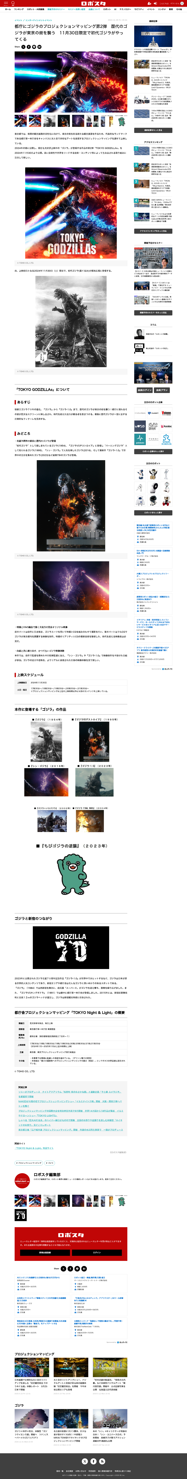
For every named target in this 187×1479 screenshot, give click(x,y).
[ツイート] (23, 47)
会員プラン (162, 390)
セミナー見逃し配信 (76, 9)
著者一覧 (59, 1471)
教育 (171, 9)
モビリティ (139, 9)
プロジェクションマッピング (29, 1163)
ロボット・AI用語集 (35, 9)
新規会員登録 (45, 1253)
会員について (94, 9)
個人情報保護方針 (105, 1471)
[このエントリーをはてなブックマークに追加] (39, 47)
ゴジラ (50, 1163)
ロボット (107, 9)
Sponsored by (111, 1342)
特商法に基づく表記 (123, 1471)
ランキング (19, 9)
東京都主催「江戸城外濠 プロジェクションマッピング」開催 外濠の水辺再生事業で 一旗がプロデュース (70, 1130)
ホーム (8, 9)
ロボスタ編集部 (47, 1175)
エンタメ (162, 9)
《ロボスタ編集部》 (118, 1152)
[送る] (34, 47)
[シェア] (29, 47)
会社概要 (69, 1471)
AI (115, 9)
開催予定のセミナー (56, 9)
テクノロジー (125, 9)
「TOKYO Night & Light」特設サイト (34, 1148)
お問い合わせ (80, 1471)
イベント (151, 9)
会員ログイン (145, 390)
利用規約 (92, 1471)
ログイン (97, 1253)
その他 (179, 9)
